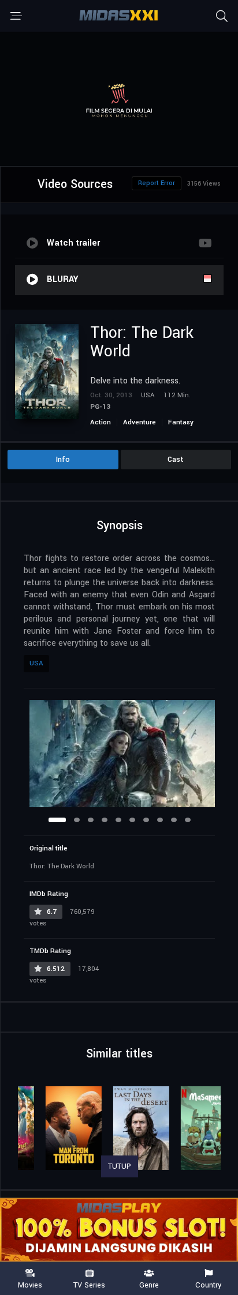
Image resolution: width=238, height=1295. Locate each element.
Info (63, 459)
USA (36, 663)
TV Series (89, 1284)
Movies (30, 1284)
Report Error (156, 183)
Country (208, 1284)
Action (100, 422)
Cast (176, 459)
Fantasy (181, 422)
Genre (149, 1284)
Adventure (139, 422)
